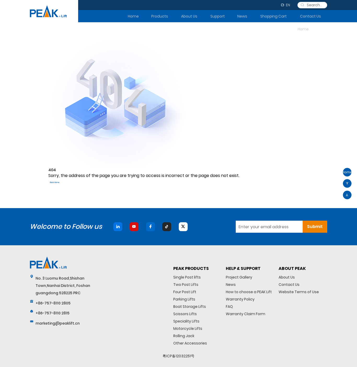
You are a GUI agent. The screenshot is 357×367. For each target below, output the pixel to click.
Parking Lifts (184, 299)
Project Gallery (239, 277)
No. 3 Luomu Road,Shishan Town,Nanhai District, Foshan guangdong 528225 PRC (63, 286)
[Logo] (48, 263)
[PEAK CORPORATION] (48, 11)
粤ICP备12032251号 (178, 356)
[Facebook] (150, 226)
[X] (183, 226)
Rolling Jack (183, 335)
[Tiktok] (166, 226)
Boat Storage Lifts (189, 306)
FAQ (229, 306)
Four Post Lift (184, 291)
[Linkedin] (117, 226)
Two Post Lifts (185, 284)
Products (159, 16)
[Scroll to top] (347, 183)
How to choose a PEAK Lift (249, 291)
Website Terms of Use (299, 291)
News (242, 16)
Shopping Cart (273, 16)
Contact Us (310, 16)
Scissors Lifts (185, 313)
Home (133, 16)
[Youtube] (134, 226)
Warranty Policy (240, 299)
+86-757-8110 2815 (53, 313)
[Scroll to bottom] (347, 195)
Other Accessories (190, 343)
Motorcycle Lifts (187, 328)
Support (217, 16)
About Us (189, 16)
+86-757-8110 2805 (53, 303)
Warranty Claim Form (245, 313)
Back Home (55, 182)
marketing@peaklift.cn (58, 323)
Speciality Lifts (186, 321)
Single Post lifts (187, 277)
